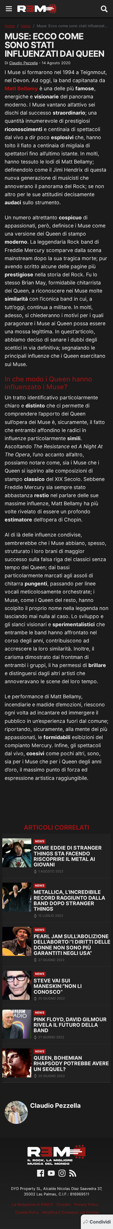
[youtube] (51, 1173)
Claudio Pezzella (23, 63)
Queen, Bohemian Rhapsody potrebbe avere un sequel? (71, 1063)
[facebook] (40, 1173)
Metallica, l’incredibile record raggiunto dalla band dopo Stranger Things (69, 900)
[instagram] (62, 1173)
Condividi (100, 1222)
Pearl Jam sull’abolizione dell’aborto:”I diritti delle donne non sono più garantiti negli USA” (72, 945)
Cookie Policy (27, 1212)
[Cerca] (104, 8)
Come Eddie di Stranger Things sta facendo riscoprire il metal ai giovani (68, 856)
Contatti (64, 1204)
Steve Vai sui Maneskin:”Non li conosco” (58, 986)
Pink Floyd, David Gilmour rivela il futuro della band (70, 1025)
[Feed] (72, 1173)
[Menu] (9, 9)
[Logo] (36, 8)
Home (10, 26)
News (26, 26)
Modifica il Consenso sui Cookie (70, 1212)
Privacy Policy (86, 1204)
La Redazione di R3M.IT (32, 1204)
